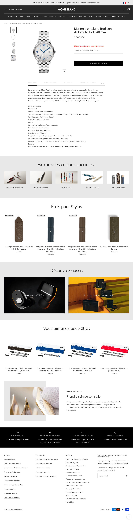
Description (32, 83)
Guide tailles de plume (74, 476)
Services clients (9, 459)
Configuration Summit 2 (12, 463)
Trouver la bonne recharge (75, 479)
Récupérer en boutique (12, 498)
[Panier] (128, 9)
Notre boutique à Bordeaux (76, 499)
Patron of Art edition (73, 489)
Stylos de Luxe (25, 16)
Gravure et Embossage (12, 472)
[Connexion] (124, 9)
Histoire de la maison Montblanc (77, 482)
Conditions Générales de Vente (77, 459)
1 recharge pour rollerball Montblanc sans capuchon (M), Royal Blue (50, 369)
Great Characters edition (75, 492)
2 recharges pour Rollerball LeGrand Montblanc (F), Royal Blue (82, 369)
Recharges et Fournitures (98, 16)
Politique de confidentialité (75, 466)
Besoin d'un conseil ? (88, 83)
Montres (62, 16)
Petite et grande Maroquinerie (45, 16)
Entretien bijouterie (42, 472)
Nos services (68, 83)
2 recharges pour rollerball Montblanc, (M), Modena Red (114, 369)
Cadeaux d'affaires (118, 16)
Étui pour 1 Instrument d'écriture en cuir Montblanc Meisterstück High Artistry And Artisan (50, 249)
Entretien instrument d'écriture (47, 459)
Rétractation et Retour (12, 481)
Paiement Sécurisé (72, 469)
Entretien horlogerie (43, 468)
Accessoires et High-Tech (77, 16)
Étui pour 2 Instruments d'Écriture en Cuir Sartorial (114, 248)
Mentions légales (72, 463)
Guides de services (11, 493)
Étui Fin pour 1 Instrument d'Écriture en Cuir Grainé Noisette (19, 248)
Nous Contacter (9, 489)
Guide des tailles (50, 83)
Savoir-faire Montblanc (74, 486)
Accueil (6, 23)
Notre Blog (70, 502)
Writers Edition (71, 495)
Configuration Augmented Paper (15, 468)
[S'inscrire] (126, 476)
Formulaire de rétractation (13, 485)
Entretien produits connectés (46, 476)
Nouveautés (12, 16)
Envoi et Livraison (10, 476)
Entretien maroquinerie (44, 463)
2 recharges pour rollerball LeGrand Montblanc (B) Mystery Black (19, 369)
